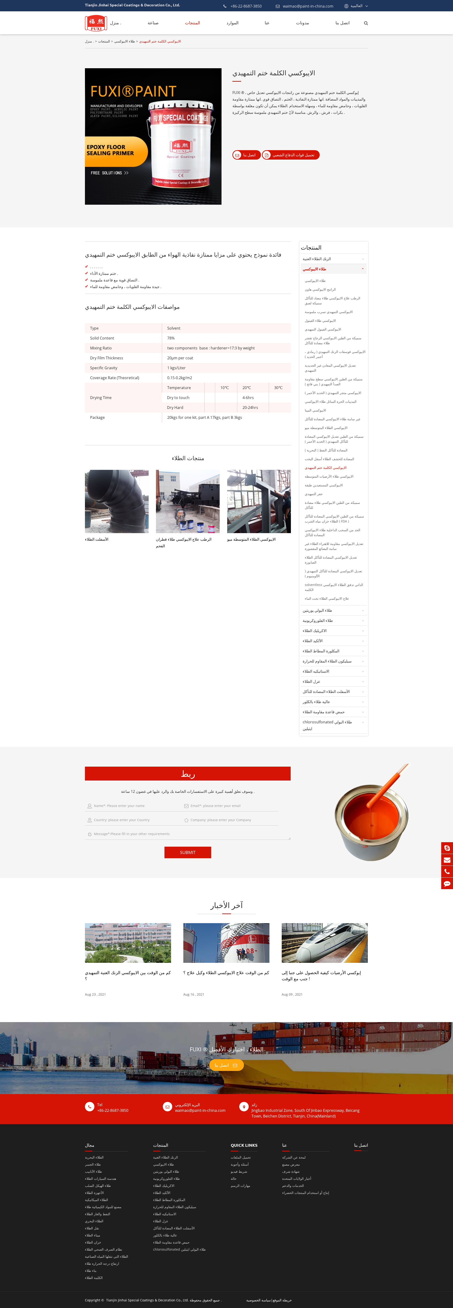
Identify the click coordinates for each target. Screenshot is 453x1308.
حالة (234, 1178)
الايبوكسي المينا (315, 410)
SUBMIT (188, 852)
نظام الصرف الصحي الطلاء (103, 1249)
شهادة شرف (291, 1171)
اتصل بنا (343, 22)
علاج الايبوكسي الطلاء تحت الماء (327, 598)
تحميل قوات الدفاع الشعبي (293, 154)
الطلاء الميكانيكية (96, 1200)
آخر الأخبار (226, 905)
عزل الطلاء (311, 681)
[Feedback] (447, 883)
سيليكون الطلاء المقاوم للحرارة (327, 661)
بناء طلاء (90, 1270)
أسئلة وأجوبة (240, 1164)
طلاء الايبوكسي (124, 41)
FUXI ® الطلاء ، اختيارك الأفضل (227, 1049)
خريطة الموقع (282, 1300)
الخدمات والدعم (293, 1185)
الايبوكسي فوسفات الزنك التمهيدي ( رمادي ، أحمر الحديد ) (335, 354)
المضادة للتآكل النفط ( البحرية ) (326, 450)
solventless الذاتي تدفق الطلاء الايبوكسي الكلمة (334, 587)
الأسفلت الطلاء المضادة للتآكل (326, 691)
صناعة (153, 22)
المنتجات (192, 22)
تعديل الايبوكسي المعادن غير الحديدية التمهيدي (330, 368)
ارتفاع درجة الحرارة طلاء (102, 1263)
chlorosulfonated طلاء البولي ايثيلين (327, 725)
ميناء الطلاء (92, 1235)
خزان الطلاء (93, 1242)
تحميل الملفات (241, 1157)
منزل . (115, 22)
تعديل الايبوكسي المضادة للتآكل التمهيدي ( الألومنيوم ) (333, 573)
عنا (267, 22)
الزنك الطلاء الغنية (317, 258)
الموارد (232, 22)
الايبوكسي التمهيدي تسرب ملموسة (329, 312)
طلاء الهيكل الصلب (98, 1185)
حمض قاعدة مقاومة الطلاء (324, 711)
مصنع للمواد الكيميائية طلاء (103, 1207)
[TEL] (447, 871)
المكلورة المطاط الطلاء (321, 651)
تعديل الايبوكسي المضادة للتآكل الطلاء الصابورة (331, 560)
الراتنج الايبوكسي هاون (320, 289)
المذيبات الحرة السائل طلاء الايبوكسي (331, 401)
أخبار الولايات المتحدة (296, 1178)
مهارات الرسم (240, 1185)
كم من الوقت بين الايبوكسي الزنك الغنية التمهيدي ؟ (128, 975)
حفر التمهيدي (314, 494)
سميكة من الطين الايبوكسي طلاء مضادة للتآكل (332, 505)
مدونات (302, 22)
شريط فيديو (239, 1171)
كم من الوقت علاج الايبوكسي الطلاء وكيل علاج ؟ (226, 972)
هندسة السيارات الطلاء (100, 1178)
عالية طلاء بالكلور (316, 701)
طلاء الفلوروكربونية (318, 620)
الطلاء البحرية (94, 1157)
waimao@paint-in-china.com (308, 6)
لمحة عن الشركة (294, 1157)
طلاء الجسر (93, 1164)
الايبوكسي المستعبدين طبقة (324, 485)
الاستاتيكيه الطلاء (316, 671)
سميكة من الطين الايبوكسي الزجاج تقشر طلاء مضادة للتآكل (333, 340)
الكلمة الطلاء (94, 1277)
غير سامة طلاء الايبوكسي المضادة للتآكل (332, 419)
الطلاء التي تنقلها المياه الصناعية (106, 1256)
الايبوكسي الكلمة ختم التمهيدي (160, 41)
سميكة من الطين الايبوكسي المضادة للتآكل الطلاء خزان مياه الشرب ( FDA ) (334, 518)
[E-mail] (447, 860)
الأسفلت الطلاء (96, 539)
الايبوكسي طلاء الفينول (320, 320)
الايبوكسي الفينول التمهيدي (323, 329)
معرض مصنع (291, 1164)
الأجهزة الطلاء (94, 1192)
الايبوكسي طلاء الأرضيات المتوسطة (329, 476)
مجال (89, 1145)
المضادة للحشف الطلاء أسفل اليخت (329, 459)
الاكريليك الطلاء (315, 630)
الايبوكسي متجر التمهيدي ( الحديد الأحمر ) (333, 393)
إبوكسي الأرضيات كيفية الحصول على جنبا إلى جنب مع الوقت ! (321, 975)
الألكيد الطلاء (313, 640)
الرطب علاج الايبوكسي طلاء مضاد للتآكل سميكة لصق (332, 300)
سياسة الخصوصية (258, 1300)
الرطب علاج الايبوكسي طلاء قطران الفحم (183, 542)
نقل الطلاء (92, 1228)
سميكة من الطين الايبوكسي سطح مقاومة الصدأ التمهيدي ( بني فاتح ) (334, 381)
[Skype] (447, 848)
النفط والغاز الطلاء (97, 1214)
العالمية (356, 5)
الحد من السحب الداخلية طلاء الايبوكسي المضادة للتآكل (332, 532)
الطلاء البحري (94, 1221)
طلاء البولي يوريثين (317, 610)
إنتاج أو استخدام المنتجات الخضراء (305, 1192)
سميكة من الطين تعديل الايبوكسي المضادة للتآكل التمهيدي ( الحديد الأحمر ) (334, 439)
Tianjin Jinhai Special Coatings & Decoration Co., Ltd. (147, 1300)
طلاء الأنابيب (93, 1171)
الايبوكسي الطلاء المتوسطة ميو (251, 539)
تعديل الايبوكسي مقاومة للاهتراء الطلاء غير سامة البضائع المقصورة (334, 546)
